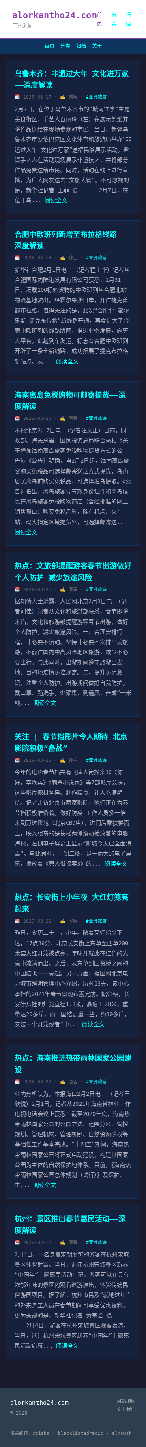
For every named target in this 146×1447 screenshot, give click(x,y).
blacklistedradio (80, 1433)
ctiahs (40, 1433)
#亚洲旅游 (96, 97)
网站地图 (126, 1401)
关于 (97, 46)
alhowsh (122, 1433)
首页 (99, 19)
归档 (128, 19)
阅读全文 (56, 200)
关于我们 (126, 1409)
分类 (114, 19)
